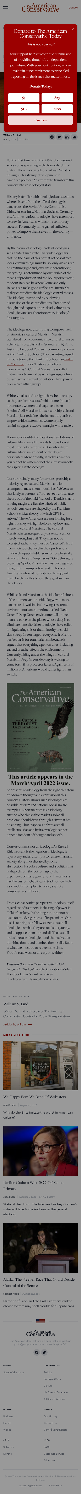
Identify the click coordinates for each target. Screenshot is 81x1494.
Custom (40, 120)
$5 (24, 97)
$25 (57, 97)
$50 (24, 108)
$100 (57, 108)
